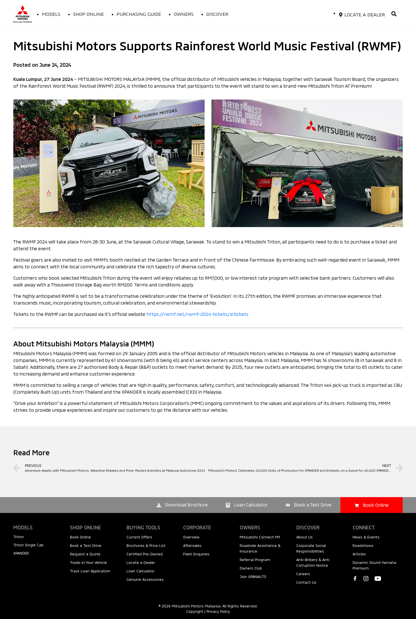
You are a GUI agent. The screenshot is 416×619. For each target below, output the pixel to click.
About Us (304, 537)
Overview (191, 537)
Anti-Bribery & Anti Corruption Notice (312, 562)
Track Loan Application (90, 571)
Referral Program (255, 559)
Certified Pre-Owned (144, 554)
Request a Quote (85, 554)
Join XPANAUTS (253, 576)
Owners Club (251, 568)
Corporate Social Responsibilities (311, 548)
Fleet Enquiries (196, 554)
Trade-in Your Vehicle (88, 562)
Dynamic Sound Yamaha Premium (374, 565)
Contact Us (306, 582)
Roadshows (363, 545)
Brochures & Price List (146, 545)
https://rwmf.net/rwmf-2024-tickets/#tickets (197, 314)
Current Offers (139, 537)
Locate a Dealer (140, 562)
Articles (359, 554)
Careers (303, 573)
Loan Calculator (140, 571)
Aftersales (192, 545)
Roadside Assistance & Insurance (260, 548)
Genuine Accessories (145, 579)
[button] (393, 14)
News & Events (366, 537)
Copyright (194, 611)
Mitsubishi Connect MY (260, 537)
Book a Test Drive (85, 545)
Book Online (80, 537)
